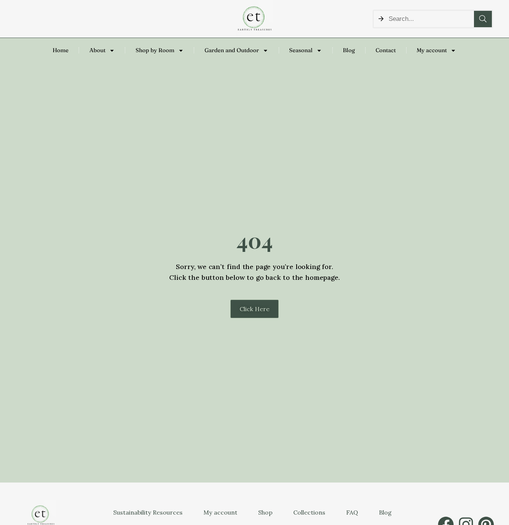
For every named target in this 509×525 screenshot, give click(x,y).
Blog (349, 50)
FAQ (352, 512)
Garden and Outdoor (232, 50)
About (97, 50)
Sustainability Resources (148, 512)
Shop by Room (155, 50)
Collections (309, 512)
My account (432, 50)
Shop (265, 512)
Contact (386, 50)
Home (61, 50)
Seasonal (301, 50)
